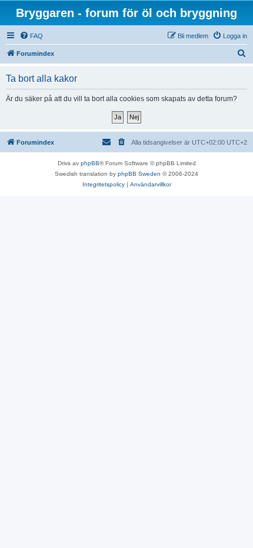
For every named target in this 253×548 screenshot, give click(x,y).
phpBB (90, 163)
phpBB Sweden (139, 174)
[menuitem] (31, 36)
